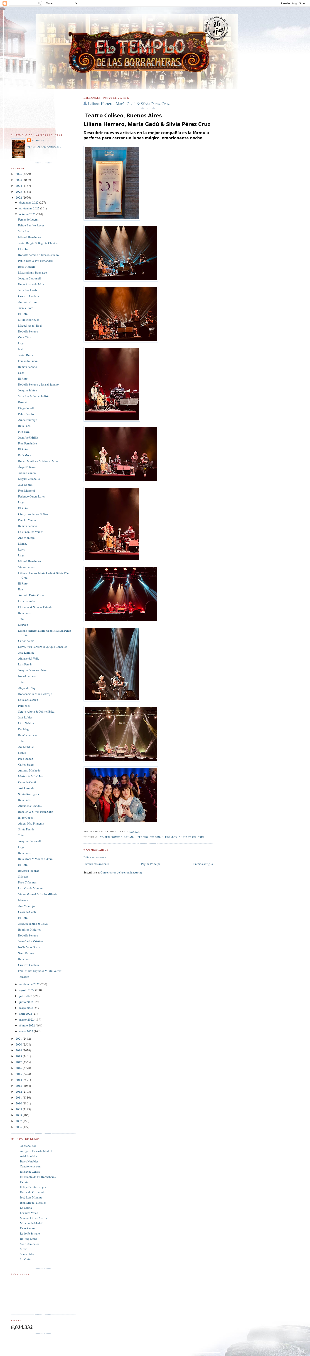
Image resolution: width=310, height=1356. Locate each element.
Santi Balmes (26, 953)
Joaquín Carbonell (29, 278)
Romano (38, 140)
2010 (19, 1103)
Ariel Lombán (28, 1156)
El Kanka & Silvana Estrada (35, 607)
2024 (19, 186)
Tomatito (23, 977)
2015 (19, 1074)
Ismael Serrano (27, 676)
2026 (19, 174)
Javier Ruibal (26, 355)
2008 (19, 1115)
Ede (20, 589)
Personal (156, 837)
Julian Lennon (27, 473)
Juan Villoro (25, 308)
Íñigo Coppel (26, 817)
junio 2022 (26, 1002)
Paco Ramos (27, 1228)
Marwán (23, 625)
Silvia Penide (26, 829)
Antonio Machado (29, 770)
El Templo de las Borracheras (38, 1177)
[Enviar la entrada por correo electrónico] (142, 831)
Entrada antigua (203, 864)
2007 (19, 1121)
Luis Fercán (25, 664)
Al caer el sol (28, 1146)
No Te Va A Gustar (29, 947)
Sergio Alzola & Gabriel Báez (36, 711)
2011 (19, 1097)
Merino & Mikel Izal (31, 776)
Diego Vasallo (26, 408)
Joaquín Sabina (27, 390)
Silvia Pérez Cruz (191, 837)
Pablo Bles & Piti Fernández (35, 261)
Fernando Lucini (28, 219)
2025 (19, 180)
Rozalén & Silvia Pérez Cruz (35, 812)
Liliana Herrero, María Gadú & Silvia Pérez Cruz (129, 103)
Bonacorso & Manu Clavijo (35, 694)
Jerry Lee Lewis (27, 290)
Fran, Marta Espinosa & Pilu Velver (39, 971)
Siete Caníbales (29, 1244)
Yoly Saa (23, 231)
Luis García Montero (31, 888)
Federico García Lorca (31, 496)
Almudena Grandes (30, 806)
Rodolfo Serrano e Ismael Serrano (38, 255)
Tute (21, 619)
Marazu (22, 543)
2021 (19, 1038)
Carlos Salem (26, 641)
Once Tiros (25, 337)
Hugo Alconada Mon (31, 284)
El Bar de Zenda (30, 1171)
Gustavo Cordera (28, 296)
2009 (19, 1109)
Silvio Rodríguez (28, 320)
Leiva (21, 549)
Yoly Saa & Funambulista (33, 396)
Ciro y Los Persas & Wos (33, 514)
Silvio (23, 1249)
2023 (19, 191)
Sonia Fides (27, 1254)
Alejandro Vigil (27, 688)
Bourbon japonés (28, 870)
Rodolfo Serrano (28, 331)
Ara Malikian (26, 747)
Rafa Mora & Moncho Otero (35, 859)
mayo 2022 (26, 1008)
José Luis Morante (31, 1197)
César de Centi (27, 782)
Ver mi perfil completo (44, 146)
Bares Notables (29, 1161)
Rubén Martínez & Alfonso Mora (38, 461)
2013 (19, 1086)
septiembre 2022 (29, 984)
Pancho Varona (27, 520)
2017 (19, 1062)
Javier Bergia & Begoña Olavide (38, 243)
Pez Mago (24, 729)
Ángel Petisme (27, 467)
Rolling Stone (28, 1239)
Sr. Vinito (26, 1259)
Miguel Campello (29, 479)
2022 (19, 197)
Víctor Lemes (26, 567)
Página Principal (151, 864)
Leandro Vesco (29, 1213)
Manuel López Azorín (33, 1218)
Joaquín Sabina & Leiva (33, 924)
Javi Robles (25, 485)
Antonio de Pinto (28, 302)
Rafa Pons (24, 426)
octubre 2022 (27, 214)
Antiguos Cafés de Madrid (36, 1151)
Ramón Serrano (27, 367)
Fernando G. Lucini (32, 1192)
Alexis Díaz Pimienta (31, 823)
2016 (19, 1068)
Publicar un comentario (95, 857)
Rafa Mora (24, 455)
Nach (21, 373)
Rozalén (171, 837)
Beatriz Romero (111, 837)
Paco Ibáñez (25, 759)
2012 (19, 1091)
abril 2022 (26, 1014)
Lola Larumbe (26, 601)
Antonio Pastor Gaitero (32, 595)
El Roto (23, 249)
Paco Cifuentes (27, 882)
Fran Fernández (27, 443)
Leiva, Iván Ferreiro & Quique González (42, 647)
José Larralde (26, 652)
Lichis (22, 753)
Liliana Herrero (136, 837)
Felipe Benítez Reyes (31, 225)
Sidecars (23, 876)
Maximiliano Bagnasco (32, 272)
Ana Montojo (26, 538)
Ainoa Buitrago (27, 420)
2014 (19, 1080)
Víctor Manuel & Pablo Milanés (37, 894)
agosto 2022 (27, 990)
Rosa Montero (27, 266)
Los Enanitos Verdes (30, 532)
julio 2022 (26, 996)
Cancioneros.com (30, 1166)
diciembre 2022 (29, 202)
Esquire (24, 1182)
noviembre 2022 (29, 208)
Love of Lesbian (28, 700)
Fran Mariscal (26, 490)
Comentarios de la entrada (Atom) (121, 872)
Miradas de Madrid (31, 1223)
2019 (19, 1050)
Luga (21, 343)
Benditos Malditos (29, 929)
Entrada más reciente (96, 864)
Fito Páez (24, 431)
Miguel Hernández (29, 237)
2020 (19, 1044)
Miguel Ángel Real (30, 325)
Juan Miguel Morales (33, 1203)
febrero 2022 (27, 1025)
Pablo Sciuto (26, 414)
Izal (20, 349)
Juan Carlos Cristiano (31, 941)
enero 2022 (26, 1031)
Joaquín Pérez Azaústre (32, 670)
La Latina (26, 1208)
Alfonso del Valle (28, 658)
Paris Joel (24, 705)
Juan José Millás (28, 437)
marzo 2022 (26, 1019)
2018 (19, 1056)
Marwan (23, 900)
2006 (19, 1127)
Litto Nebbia (26, 723)
